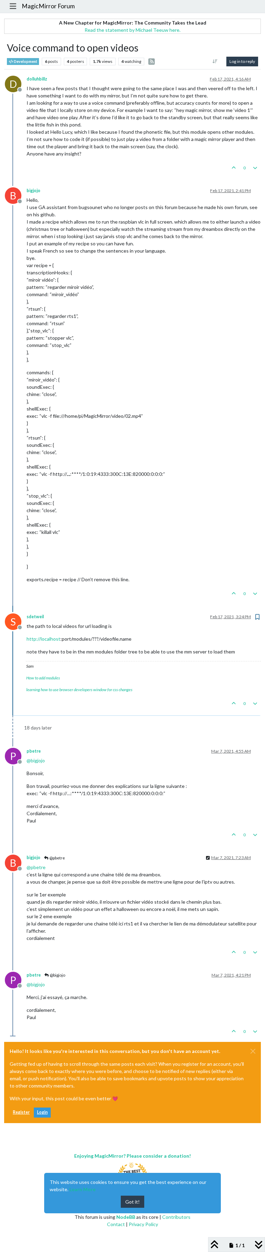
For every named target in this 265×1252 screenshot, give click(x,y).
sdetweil (35, 616)
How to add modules (43, 677)
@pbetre (57, 857)
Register (21, 1112)
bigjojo (33, 190)
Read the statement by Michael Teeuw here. (132, 30)
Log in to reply (242, 61)
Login (42, 1112)
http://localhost (43, 639)
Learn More (82, 1189)
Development (25, 61)
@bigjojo (57, 975)
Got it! (132, 1202)
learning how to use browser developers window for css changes (79, 689)
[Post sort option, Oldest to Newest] (215, 61)
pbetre (34, 751)
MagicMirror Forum (48, 6)
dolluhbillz (37, 79)
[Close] (253, 1051)
